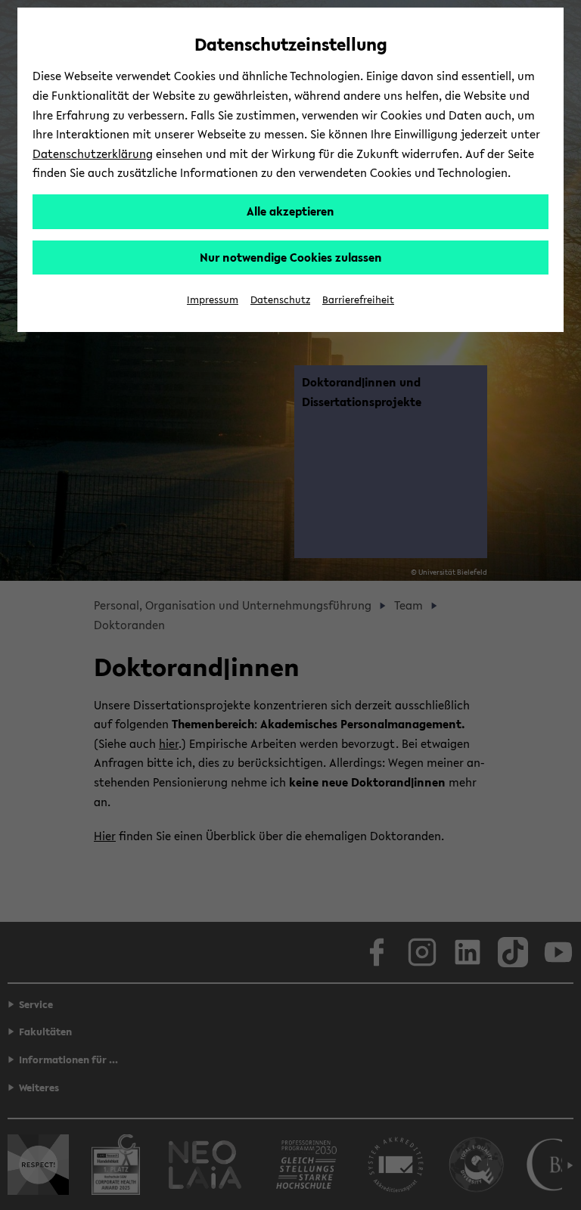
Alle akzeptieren (290, 211)
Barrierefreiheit (358, 300)
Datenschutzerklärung (93, 153)
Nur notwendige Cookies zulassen (291, 257)
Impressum (212, 300)
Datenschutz (280, 300)
